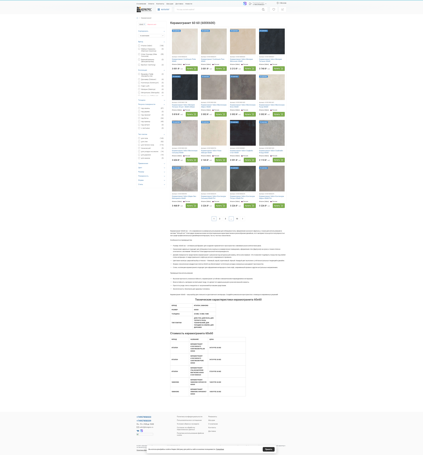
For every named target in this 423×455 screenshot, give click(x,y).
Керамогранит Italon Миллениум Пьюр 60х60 (272, 106)
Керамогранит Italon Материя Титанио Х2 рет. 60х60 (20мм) (183, 106)
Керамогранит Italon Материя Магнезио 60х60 (241, 60)
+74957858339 (144, 420)
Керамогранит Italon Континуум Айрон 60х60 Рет (271, 197)
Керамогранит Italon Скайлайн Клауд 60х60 (271, 152)
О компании (141, 4)
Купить (190, 68)
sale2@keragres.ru (146, 427)
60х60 (141, 24)
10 (237, 219)
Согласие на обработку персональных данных (186, 429)
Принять (268, 449)
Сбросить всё (151, 24)
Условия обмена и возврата (188, 424)
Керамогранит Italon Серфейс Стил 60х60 (241, 152)
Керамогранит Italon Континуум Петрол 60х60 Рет (242, 197)
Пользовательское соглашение (189, 420)
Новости (188, 4)
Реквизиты (212, 417)
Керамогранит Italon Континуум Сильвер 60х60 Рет (213, 197)
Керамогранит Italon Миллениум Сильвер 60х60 (184, 152)
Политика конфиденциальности (189, 417)
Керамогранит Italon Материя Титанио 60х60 (270, 60)
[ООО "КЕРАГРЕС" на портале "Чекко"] (145, 436)
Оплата (151, 4)
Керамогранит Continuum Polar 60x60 (184, 60)
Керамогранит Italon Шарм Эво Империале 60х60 (184, 197)
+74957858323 (258, 4)
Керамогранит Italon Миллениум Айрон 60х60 (213, 106)
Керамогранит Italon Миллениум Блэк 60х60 (242, 106)
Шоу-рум (169, 4)
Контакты (160, 4)
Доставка (179, 4)
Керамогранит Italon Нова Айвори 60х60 (211, 152)
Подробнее (220, 449)
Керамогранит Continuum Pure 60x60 (212, 60)
